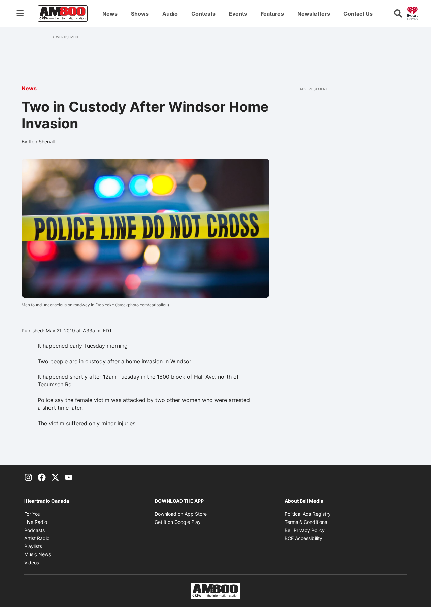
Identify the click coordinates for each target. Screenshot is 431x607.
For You (32, 514)
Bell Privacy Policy (305, 530)
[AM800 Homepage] (63, 13)
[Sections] (20, 13)
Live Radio (35, 522)
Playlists (33, 546)
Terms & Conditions (306, 522)
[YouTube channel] (69, 477)
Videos (31, 562)
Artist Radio (36, 538)
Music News (37, 554)
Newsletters (313, 13)
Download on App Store (181, 514)
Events (238, 13)
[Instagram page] (28, 477)
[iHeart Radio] (412, 12)
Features (272, 13)
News (110, 13)
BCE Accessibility (303, 538)
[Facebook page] (42, 477)
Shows (140, 13)
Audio (170, 13)
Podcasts (34, 530)
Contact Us (358, 13)
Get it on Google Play (178, 522)
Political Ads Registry (308, 514)
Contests (203, 13)
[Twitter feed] (55, 477)
